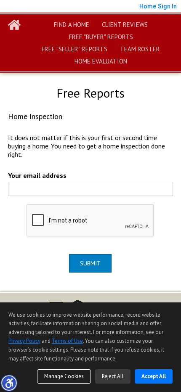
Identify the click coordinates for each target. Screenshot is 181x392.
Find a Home (71, 25)
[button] (8, 382)
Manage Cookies (64, 376)
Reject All (113, 376)
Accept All (153, 376)
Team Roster (140, 49)
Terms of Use (67, 340)
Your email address (37, 175)
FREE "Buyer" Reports (101, 37)
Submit (90, 263)
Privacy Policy (24, 340)
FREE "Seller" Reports (74, 49)
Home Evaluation (101, 61)
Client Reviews (125, 25)
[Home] (14, 25)
